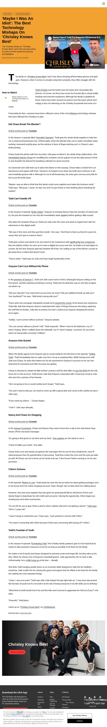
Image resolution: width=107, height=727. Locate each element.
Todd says (92, 506)
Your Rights (26, 716)
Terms (44, 712)
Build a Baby (37, 212)
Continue (80, 721)
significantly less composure (82, 242)
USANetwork (49, 607)
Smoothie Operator (44, 137)
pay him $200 (81, 371)
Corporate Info (41, 703)
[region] (53, 718)
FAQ (51, 697)
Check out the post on (22, 131)
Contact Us (52, 708)
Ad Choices (66, 697)
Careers (40, 697)
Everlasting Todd (39, 543)
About (39, 707)
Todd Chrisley (41, 90)
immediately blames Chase (20, 158)
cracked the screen (63, 303)
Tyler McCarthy (8, 58)
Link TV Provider (52, 704)
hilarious (74, 113)
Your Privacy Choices (68, 703)
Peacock (15, 100)
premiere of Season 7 (23, 279)
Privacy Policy (66, 700)
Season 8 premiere (22, 428)
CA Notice (65, 707)
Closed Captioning (53, 700)
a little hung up (32, 560)
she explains (58, 438)
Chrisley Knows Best (37, 76)
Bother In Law (28, 482)
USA (5, 3)
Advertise (41, 700)
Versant (20, 712)
